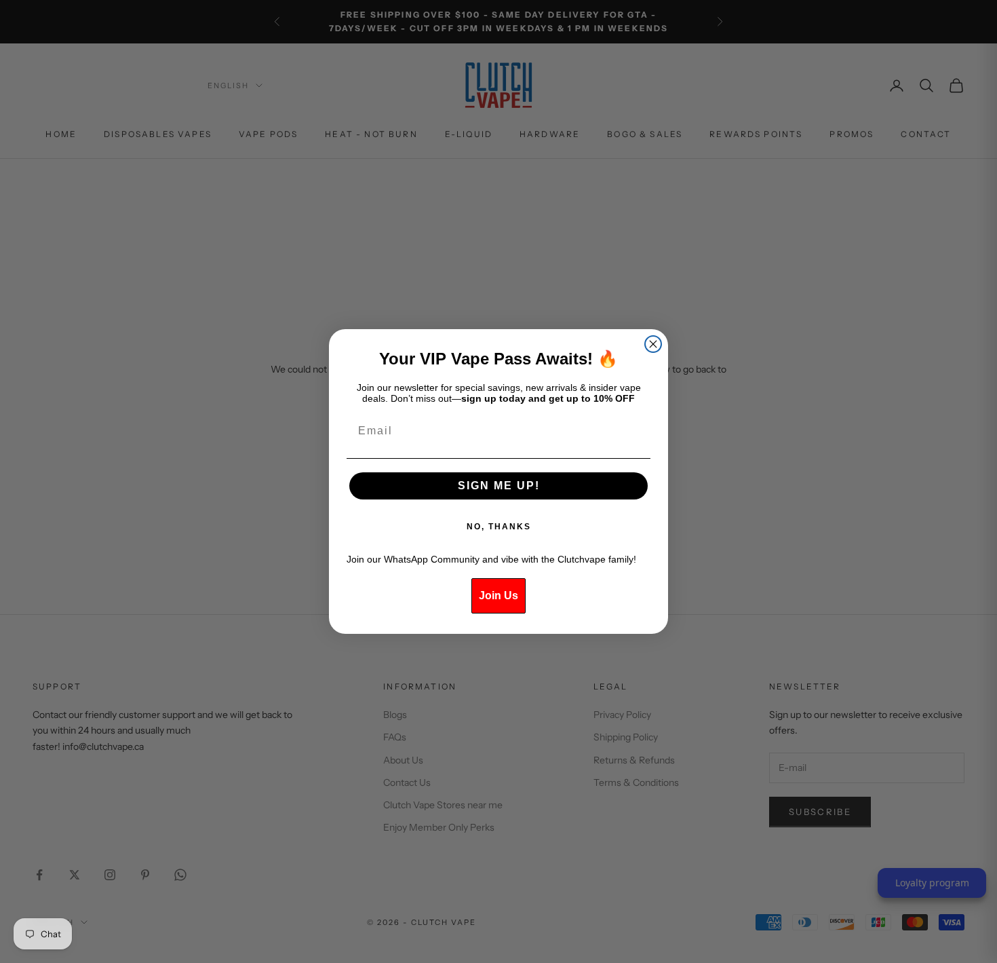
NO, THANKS (499, 526)
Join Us (498, 595)
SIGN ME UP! (499, 485)
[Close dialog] (653, 344)
